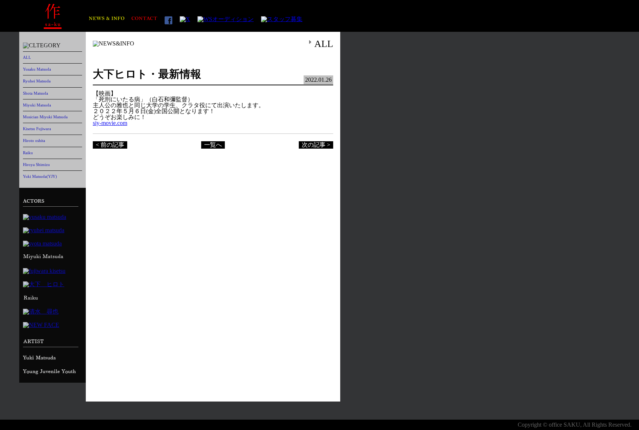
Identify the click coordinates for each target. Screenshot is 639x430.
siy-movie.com (110, 123)
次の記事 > (316, 145)
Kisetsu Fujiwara (37, 128)
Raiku (28, 152)
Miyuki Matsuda (37, 105)
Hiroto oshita (34, 140)
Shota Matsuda (35, 93)
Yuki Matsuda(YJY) (40, 176)
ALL (27, 57)
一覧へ (213, 145)
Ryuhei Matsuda (37, 81)
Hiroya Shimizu (36, 164)
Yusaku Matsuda (37, 69)
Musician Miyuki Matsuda (45, 117)
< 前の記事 (110, 145)
